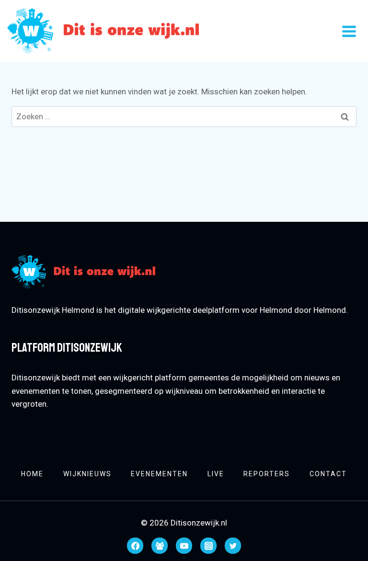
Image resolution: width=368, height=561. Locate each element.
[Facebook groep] (159, 546)
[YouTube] (184, 546)
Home (32, 474)
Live (215, 474)
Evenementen (159, 474)
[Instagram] (208, 546)
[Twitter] (233, 546)
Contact (328, 474)
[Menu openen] (349, 31)
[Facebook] (135, 546)
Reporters (266, 474)
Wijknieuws (87, 474)
